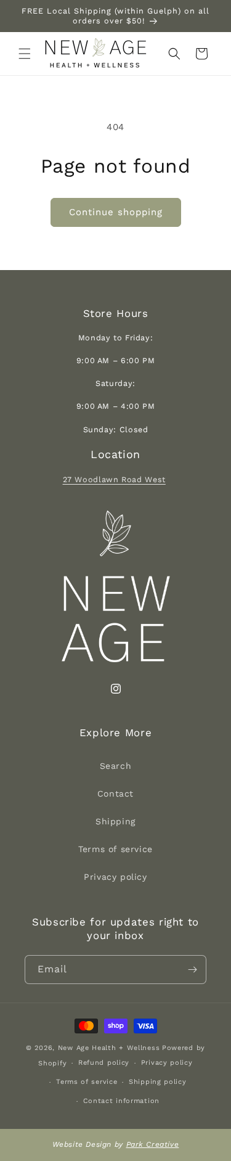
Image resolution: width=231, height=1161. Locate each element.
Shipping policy (158, 1082)
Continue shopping (116, 212)
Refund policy (103, 1063)
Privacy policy (115, 877)
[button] (24, 53)
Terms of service (115, 849)
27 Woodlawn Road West (114, 479)
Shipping (115, 821)
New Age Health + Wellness (109, 1048)
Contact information (121, 1101)
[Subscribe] (192, 969)
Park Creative (152, 1144)
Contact (115, 793)
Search (116, 766)
